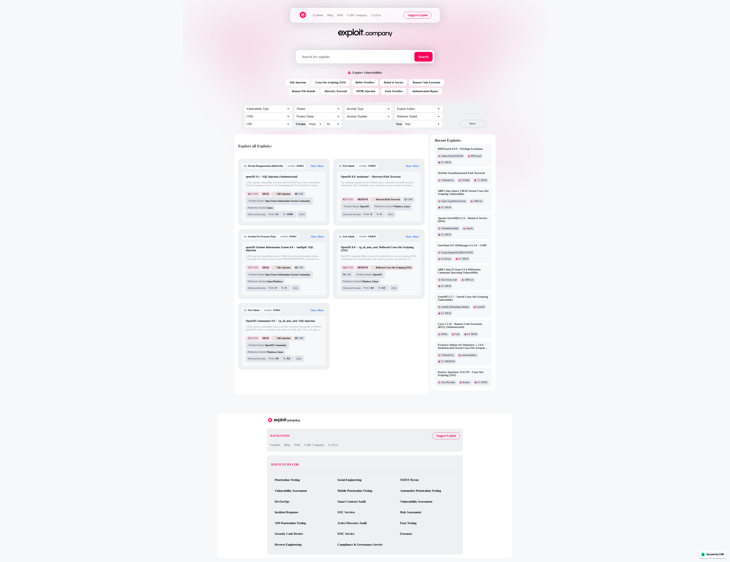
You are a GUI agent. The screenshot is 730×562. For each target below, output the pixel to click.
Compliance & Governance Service (359, 544)
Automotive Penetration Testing (420, 490)
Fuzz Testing (408, 523)
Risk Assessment (410, 512)
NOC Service (345, 533)
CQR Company (357, 15)
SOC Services (346, 512)
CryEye (376, 15)
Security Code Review (289, 533)
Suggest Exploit (418, 15)
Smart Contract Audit (351, 501)
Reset (473, 123)
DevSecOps (282, 501)
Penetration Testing (287, 479)
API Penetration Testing (290, 523)
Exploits (318, 15)
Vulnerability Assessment (291, 490)
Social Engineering (349, 479)
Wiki (340, 15)
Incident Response (286, 512)
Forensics (406, 533)
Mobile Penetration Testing (354, 490)
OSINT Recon (409, 479)
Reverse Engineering (288, 544)
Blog (330, 15)
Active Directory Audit (352, 523)
